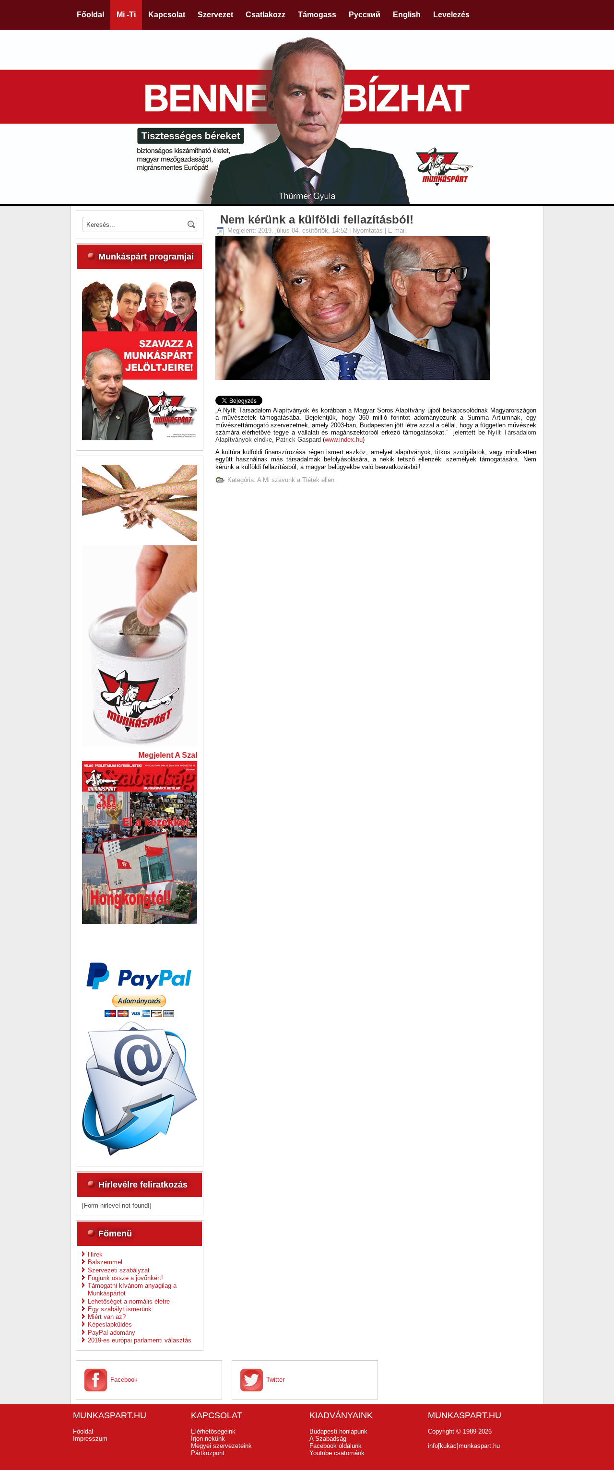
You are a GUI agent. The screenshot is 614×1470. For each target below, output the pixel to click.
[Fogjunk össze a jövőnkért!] (139, 538)
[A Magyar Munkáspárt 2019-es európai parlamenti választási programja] (139, 438)
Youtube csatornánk (337, 1453)
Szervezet (215, 15)
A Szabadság (327, 1438)
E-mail (397, 230)
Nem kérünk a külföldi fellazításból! (316, 219)
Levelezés (451, 15)
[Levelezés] (139, 1153)
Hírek (95, 1254)
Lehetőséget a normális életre (129, 1301)
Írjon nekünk (208, 1438)
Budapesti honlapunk (338, 1431)
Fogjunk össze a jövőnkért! (125, 1278)
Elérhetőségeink (213, 1431)
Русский (364, 15)
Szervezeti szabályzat (119, 1270)
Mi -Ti (126, 15)
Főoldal (90, 15)
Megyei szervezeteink (221, 1445)
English (407, 15)
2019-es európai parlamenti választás (139, 1340)
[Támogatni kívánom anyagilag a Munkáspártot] (139, 744)
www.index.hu (344, 439)
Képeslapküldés (110, 1324)
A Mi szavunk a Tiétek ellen (295, 479)
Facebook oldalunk (335, 1445)
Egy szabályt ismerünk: (121, 1309)
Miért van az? (107, 1316)
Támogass (317, 15)
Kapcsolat (166, 15)
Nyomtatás (369, 230)
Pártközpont (207, 1453)
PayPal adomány (111, 1332)
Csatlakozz (265, 15)
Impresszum (90, 1438)
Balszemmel (105, 1262)
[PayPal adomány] (139, 1015)
